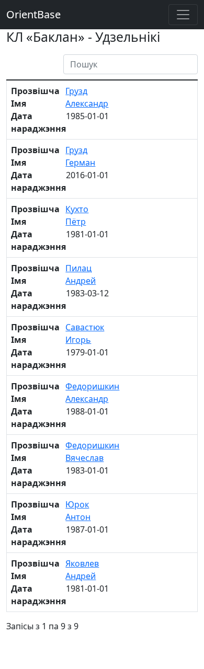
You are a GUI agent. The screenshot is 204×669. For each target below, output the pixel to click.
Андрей (80, 280)
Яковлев (82, 563)
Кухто (76, 209)
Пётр (75, 221)
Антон (77, 517)
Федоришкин (92, 386)
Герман (80, 162)
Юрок (77, 504)
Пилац (78, 268)
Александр (86, 103)
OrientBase (33, 14)
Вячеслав (84, 458)
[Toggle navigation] (183, 14)
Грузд (76, 91)
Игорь (78, 339)
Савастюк (84, 327)
